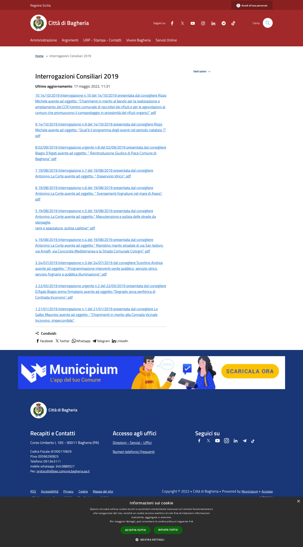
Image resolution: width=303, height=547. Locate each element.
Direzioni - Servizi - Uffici (132, 442)
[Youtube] (191, 23)
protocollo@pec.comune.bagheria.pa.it (63, 471)
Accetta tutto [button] (135, 530)
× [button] (298, 501)
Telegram (103, 340)
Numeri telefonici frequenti (134, 451)
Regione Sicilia (40, 5)
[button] (151, 539)
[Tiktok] (231, 23)
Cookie (83, 491)
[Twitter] (181, 23)
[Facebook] (170, 23)
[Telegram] (222, 23)
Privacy (68, 491)
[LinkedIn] (212, 23)
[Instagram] (201, 23)
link (191, 521)
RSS (33, 491)
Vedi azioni (200, 71)
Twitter (65, 340)
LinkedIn (122, 340)
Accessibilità (49, 491)
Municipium (250, 491)
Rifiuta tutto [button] (168, 530)
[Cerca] (268, 23)
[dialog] (151, 522)
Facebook (46, 340)
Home (39, 55)
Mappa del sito (103, 491)
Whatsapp (83, 340)
